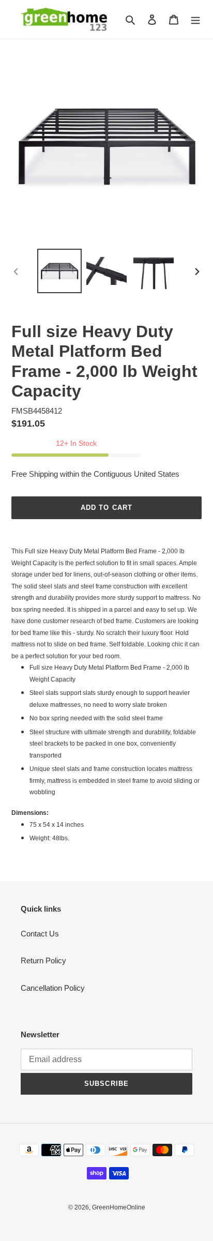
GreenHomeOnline (118, 1207)
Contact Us (40, 933)
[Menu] (195, 19)
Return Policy (43, 960)
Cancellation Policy (53, 987)
